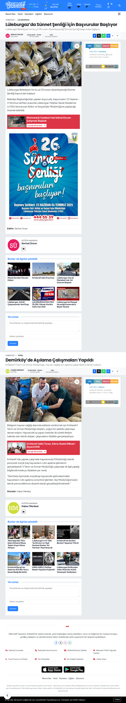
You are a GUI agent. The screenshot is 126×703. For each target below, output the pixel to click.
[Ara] (119, 5)
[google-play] (74, 669)
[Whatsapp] (70, 643)
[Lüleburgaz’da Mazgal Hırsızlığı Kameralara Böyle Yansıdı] (68, 293)
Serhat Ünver (29, 243)
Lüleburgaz (23, 20)
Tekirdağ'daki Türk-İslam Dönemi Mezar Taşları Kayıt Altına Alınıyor (17, 544)
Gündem (29, 14)
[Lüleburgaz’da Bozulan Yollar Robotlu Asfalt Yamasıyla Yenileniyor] (68, 558)
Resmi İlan (11, 14)
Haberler (10, 20)
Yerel (20, 14)
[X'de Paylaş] (99, 36)
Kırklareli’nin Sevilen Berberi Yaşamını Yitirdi (68, 541)
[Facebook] (56, 643)
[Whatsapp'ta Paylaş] (103, 36)
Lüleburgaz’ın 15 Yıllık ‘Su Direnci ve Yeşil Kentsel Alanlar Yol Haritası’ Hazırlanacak (42, 544)
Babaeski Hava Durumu (47, 650)
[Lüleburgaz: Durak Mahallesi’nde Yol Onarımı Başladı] (68, 269)
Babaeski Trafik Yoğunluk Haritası (104, 651)
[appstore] (52, 669)
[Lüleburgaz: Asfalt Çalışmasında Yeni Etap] (19, 293)
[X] (61, 643)
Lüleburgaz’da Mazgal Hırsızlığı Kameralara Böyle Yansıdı (67, 304)
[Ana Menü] (119, 14)
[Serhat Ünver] (13, 244)
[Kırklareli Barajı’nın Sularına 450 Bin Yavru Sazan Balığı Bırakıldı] (19, 558)
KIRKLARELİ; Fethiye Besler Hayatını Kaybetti (43, 568)
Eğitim (38, 14)
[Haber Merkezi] (13, 507)
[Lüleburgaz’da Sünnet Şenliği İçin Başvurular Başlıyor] (43, 64)
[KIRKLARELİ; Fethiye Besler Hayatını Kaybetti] (43, 558)
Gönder (12, 343)
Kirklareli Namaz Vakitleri (77, 650)
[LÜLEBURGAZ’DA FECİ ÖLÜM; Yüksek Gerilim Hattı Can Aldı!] (43, 293)
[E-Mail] (24, 249)
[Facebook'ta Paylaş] (94, 36)
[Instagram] (65, 643)
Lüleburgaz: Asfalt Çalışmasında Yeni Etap (18, 303)
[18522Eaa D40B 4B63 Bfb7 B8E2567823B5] (43, 176)
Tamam (117, 699)
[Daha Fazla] (108, 36)
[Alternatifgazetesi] (16, 5)
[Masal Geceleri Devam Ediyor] (19, 269)
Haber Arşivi (101, 659)
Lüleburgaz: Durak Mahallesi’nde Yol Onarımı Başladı (65, 280)
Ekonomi (48, 14)
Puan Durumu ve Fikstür (18, 659)
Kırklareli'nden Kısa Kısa (43, 278)
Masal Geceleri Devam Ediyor (18, 279)
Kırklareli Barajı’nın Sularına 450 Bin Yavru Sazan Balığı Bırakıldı (18, 569)
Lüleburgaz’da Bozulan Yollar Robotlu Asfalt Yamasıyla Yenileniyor (67, 569)
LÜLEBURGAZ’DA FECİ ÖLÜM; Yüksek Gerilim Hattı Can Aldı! (43, 304)
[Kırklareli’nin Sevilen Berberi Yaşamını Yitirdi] (68, 532)
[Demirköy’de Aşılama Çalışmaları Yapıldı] (43, 399)
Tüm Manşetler (44, 659)
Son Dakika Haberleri (75, 659)
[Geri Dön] (7, 695)
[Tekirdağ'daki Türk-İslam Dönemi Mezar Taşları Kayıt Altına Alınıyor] (19, 532)
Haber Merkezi (30, 506)
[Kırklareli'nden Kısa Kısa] (43, 269)
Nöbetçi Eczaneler (16, 650)
